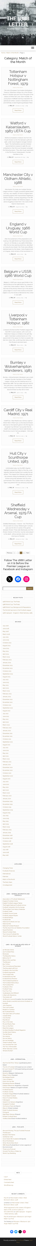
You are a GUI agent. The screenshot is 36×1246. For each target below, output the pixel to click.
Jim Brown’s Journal (9, 999)
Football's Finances (9, 871)
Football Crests (7, 911)
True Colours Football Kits (11, 934)
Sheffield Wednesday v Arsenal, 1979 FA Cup (18, 511)
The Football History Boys (11, 983)
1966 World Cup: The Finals (11, 601)
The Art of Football (8, 1067)
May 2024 (6, 651)
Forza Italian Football (9, 1096)
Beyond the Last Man (9, 960)
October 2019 (7, 807)
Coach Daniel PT (9, 1069)
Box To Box (6, 964)
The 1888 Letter (18, 21)
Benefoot (6, 1073)
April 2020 (6, 790)
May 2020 (6, 787)
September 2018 (8, 844)
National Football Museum (11, 926)
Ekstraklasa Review (9, 1083)
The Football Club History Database (14, 909)
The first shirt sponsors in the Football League (17, 610)
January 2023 (7, 696)
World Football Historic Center (12, 936)
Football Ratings (8, 917)
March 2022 (6, 725)
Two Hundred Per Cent (10, 1044)
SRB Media (6, 1145)
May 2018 (5, 855)
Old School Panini (8, 1106)
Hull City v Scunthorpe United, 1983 (18, 457)
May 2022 (5, 719)
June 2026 (6, 628)
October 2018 (7, 841)
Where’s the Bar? (8, 1051)
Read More (18, 110)
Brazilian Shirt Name (9, 1134)
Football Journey (8, 1091)
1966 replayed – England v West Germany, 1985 (17, 613)
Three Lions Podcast (9, 1149)
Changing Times (8, 868)
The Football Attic (8, 974)
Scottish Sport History (9, 1032)
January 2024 (7, 662)
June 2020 (6, 784)
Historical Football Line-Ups (11, 921)
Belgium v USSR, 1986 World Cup (18, 273)
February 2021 (7, 762)
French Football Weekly (10, 1098)
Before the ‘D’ (7, 958)
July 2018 (5, 849)
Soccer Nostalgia (8, 1040)
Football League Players (10, 915)
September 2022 (8, 708)
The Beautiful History (9, 956)
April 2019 (6, 824)
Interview (5, 876)
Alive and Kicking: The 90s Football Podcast (16, 1130)
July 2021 (5, 747)
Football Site (7, 919)
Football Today (7, 989)
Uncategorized (7, 885)
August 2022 (6, 711)
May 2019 (5, 821)
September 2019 (8, 810)
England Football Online (10, 901)
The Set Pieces (7, 1034)
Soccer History (7, 1038)
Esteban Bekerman (8, 1085)
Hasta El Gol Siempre (9, 1102)
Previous (9, 553)
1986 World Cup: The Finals (11, 604)
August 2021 (6, 745)
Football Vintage (8, 1094)
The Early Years (7, 882)
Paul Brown (6, 1020)
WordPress (20, 1240)
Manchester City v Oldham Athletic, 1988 (18, 178)
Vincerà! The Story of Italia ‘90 (12, 1151)
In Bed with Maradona (9, 995)
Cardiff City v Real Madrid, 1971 (18, 412)
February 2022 (7, 728)
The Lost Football (8, 1007)
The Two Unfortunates (10, 1046)
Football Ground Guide (10, 913)
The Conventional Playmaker (12, 966)
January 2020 (7, 798)
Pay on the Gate (8, 1022)
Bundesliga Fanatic (9, 1077)
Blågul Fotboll (7, 1075)
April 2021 (6, 756)
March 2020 (6, 793)
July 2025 (5, 637)
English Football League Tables (12, 903)
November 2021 (7, 736)
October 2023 (7, 671)
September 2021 (8, 742)
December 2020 (8, 767)
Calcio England (7, 1079)
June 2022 (6, 716)
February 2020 (7, 796)
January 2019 (7, 832)
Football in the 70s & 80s (10, 970)
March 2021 (6, 759)
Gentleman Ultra (8, 1137)
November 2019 (7, 804)
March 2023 (6, 691)
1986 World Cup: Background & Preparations (17, 607)
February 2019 (7, 830)
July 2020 (5, 781)
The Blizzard (6, 962)
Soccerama (6, 1036)
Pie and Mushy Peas (9, 1024)
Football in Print (7, 987)
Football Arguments (9, 972)
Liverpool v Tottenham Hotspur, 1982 (18, 319)
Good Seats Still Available (11, 1139)
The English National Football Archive (14, 905)
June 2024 (6, 648)
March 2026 (6, 634)
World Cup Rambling (9, 1153)
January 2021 (7, 764)
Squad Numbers (8, 930)
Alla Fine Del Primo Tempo (11, 1063)
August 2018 (6, 847)
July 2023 (5, 679)
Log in (6, 1176)
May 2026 (6, 631)
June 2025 (6, 640)
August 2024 (6, 645)
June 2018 (6, 852)
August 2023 (6, 677)
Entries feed (7, 1179)
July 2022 (5, 713)
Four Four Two (7, 991)
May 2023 (5, 685)
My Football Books (8, 1011)
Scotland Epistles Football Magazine (14, 1030)
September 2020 (8, 776)
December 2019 (7, 801)
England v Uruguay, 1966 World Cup (18, 228)
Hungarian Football (9, 1104)
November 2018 (7, 838)
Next (27, 553)
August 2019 (6, 813)
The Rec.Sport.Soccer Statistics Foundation (16, 928)
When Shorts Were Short (10, 1143)
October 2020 (7, 773)
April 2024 (6, 654)
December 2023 (7, 665)
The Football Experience (10, 980)
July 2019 (5, 815)
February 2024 (7, 660)
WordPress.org (8, 1185)
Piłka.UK (5, 1108)
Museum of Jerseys (8, 1009)
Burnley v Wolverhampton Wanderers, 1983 (18, 366)
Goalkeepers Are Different (11, 993)
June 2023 (6, 682)
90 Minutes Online (8, 950)
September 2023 (8, 674)
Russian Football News (10, 1116)
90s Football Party (8, 952)
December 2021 (7, 733)
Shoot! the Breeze (8, 1141)
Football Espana (8, 1089)
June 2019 (6, 818)
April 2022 (6, 722)
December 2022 (7, 699)
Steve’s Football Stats (9, 932)
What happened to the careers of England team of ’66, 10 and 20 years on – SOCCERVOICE (17, 1210)
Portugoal (6, 1112)
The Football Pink (8, 985)
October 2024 (7, 643)
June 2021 (6, 750)
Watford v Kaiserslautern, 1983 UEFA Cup (18, 127)
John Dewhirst (7, 1005)
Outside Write (7, 1015)
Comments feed (9, 1182)
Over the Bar (6, 1018)
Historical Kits (7, 924)
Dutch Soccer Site (8, 1081)
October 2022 (7, 705)
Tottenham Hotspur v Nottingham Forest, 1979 (18, 78)
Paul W (12, 105)
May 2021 (5, 753)
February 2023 (7, 694)
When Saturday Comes (10, 1048)
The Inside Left (7, 997)
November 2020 (8, 770)
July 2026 (6, 626)
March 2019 (6, 827)
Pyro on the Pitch (8, 1026)
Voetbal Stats (7, 1118)
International (6, 873)
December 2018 (7, 835)
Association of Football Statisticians (14, 899)
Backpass (6, 954)
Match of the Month (12, 53)
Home (3, 53)
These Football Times (9, 1042)
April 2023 (6, 688)
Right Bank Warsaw (9, 1114)
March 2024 (6, 657)
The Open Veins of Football (11, 1013)
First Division (6, 1087)
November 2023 (7, 668)
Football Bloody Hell (9, 976)
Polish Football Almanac (10, 1110)
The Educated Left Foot (10, 968)
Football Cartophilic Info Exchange (13, 907)
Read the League (8, 1028)
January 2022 (7, 730)
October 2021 (7, 739)
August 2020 (6, 779)
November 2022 (7, 702)
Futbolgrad (6, 1100)
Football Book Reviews (10, 978)
